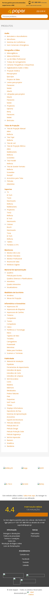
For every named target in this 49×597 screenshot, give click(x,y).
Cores (9, 382)
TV (8, 192)
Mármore (10, 388)
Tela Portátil (11, 160)
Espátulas (10, 364)
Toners (9, 321)
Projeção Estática (13, 71)
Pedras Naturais (13, 393)
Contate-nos (24, 554)
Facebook (25, 559)
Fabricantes (35, 533)
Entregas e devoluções (11, 533)
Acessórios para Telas (15, 178)
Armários (10, 295)
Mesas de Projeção (14, 298)
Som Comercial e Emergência (18, 45)
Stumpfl (10, 175)
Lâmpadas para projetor (16, 94)
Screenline (10, 158)
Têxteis (9, 405)
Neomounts (11, 201)
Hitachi (9, 91)
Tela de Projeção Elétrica (16, 146)
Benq (9, 112)
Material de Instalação (15, 361)
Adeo (9, 131)
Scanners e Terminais (15, 353)
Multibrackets (12, 152)
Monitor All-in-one (13, 253)
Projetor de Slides (13, 79)
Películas (10, 181)
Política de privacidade (12, 536)
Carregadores (12, 341)
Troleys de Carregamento (16, 62)
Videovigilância (12, 53)
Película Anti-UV (12, 425)
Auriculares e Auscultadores (17, 36)
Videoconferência (13, 56)
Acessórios (11, 417)
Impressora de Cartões (15, 312)
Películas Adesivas (13, 423)
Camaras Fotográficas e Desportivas (20, 65)
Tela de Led (11, 143)
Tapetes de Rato (13, 336)
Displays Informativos (15, 408)
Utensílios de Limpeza (15, 376)
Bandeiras (10, 446)
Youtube (25, 562)
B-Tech (9, 195)
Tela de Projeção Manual (16, 128)
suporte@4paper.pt (24, 525)
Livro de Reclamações (12, 546)
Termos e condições (11, 538)
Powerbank (11, 344)
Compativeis (11, 318)
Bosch (9, 227)
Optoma (10, 109)
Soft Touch (11, 402)
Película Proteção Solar (15, 431)
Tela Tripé (10, 137)
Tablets (9, 242)
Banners (10, 440)
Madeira (10, 385)
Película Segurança (14, 434)
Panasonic (10, 85)
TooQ (9, 198)
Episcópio (10, 76)
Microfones (11, 39)
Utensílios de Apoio (14, 370)
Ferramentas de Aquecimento (18, 367)
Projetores (11, 106)
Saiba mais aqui (29, 495)
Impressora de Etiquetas (16, 309)
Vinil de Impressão (13, 437)
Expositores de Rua (14, 411)
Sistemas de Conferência (16, 42)
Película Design (12, 428)
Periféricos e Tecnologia (16, 330)
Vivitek (9, 88)
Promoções (35, 536)
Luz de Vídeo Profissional (16, 59)
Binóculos (10, 120)
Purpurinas (11, 399)
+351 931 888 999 (22, 522)
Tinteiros (10, 315)
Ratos (9, 333)
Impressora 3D (12, 306)
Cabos (9, 327)
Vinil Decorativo (12, 379)
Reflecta (10, 134)
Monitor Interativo (13, 256)
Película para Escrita (14, 275)
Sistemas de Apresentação (17, 414)
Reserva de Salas (13, 262)
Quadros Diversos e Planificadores (19, 278)
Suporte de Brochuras (15, 420)
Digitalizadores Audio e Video (17, 68)
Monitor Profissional (14, 259)
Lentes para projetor (14, 82)
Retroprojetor (12, 73)
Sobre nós (11, 541)
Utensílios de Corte (14, 373)
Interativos (11, 281)
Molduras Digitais (13, 265)
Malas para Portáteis (14, 350)
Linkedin (25, 565)
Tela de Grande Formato (16, 166)
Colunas (10, 224)
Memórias (10, 347)
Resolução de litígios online (12, 543)
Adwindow (10, 184)
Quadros (10, 273)
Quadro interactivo (14, 284)
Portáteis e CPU (13, 245)
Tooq (9, 233)
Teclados (10, 338)
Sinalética (10, 443)
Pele (8, 396)
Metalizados (11, 390)
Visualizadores (12, 287)
